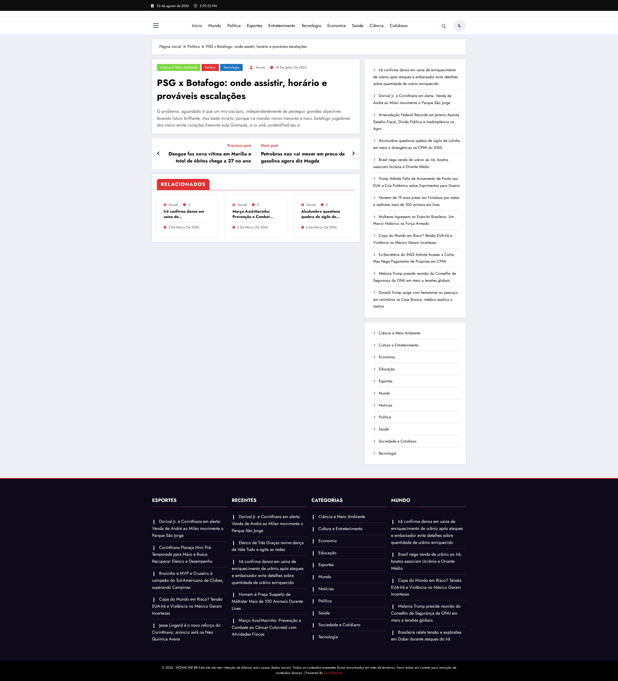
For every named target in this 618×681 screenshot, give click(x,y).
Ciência (377, 25)
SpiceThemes (333, 672)
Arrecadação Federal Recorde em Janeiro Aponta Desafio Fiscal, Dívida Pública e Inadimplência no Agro (416, 122)
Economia (336, 25)
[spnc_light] (460, 26)
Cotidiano (399, 25)
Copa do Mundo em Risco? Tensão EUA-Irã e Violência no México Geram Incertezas (187, 606)
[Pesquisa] (444, 26)
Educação (387, 369)
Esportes (254, 25)
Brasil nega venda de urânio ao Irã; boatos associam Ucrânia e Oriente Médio (426, 561)
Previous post (239, 145)
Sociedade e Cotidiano (397, 441)
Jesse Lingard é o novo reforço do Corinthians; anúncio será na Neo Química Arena (186, 632)
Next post (269, 145)
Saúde (357, 25)
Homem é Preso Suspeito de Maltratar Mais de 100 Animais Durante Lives (267, 601)
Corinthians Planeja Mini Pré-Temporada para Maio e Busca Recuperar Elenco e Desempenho (182, 554)
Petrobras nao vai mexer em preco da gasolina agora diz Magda (303, 157)
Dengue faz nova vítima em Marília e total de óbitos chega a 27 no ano (210, 157)
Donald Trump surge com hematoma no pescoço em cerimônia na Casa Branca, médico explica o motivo (415, 299)
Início (197, 25)
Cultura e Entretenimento (399, 345)
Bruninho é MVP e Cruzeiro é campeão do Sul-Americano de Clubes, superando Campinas (188, 580)
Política (234, 25)
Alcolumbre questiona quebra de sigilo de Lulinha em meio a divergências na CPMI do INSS (320, 214)
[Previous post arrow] (158, 154)
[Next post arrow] (353, 154)
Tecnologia (311, 25)
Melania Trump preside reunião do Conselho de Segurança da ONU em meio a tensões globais (426, 613)
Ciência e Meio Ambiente (178, 67)
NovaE (260, 67)
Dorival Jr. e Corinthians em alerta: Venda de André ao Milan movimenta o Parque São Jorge (188, 528)
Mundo (214, 25)
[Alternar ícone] (155, 26)
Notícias (385, 405)
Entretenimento (281, 25)
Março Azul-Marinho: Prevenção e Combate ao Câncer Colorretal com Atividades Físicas (252, 214)
